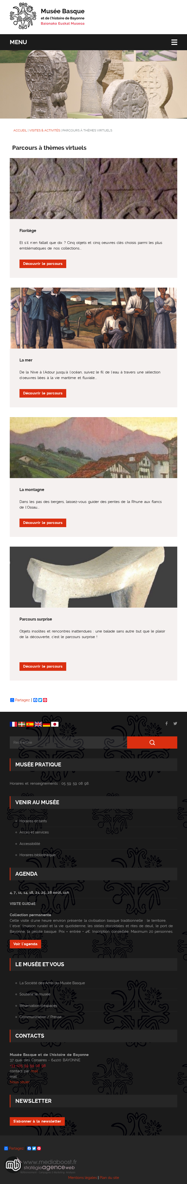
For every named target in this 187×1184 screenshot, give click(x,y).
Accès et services (34, 832)
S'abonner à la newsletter (37, 1121)
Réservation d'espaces (38, 1005)
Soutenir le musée (34, 994)
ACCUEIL (20, 130)
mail (34, 1071)
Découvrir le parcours (43, 263)
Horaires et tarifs (33, 821)
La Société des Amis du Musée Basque (52, 983)
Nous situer (19, 1082)
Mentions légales (82, 1177)
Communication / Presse (40, 1017)
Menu (18, 42)
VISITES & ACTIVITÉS (44, 130)
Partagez (22, 700)
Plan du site (109, 1177)
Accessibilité (29, 844)
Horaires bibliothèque (37, 855)
